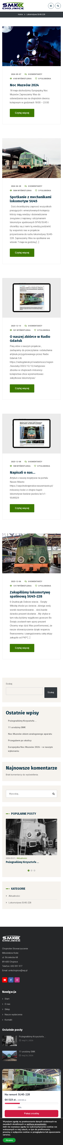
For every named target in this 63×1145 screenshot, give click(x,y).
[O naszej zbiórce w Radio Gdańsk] (31, 298)
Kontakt (8, 1019)
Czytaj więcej (22, 112)
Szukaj (9, 683)
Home (20, 14)
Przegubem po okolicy (19, 740)
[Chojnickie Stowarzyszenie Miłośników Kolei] (13, 5)
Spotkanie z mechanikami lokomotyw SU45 (30, 199)
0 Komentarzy (35, 74)
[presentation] (7, 870)
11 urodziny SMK (16, 727)
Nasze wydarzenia (13, 1014)
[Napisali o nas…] (31, 434)
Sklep (7, 1009)
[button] (28, 870)
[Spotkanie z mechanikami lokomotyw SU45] (31, 158)
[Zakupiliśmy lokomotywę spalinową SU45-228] (31, 553)
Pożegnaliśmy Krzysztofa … (22, 721)
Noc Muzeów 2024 (24, 85)
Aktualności (22, 858)
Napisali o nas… (22, 472)
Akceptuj (9, 1140)
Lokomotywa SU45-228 (20, 902)
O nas (7, 1004)
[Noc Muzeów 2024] (31, 46)
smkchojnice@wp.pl (17, 970)
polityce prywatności (36, 1124)
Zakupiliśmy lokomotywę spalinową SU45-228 (30, 594)
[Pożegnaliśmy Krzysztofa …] (31, 837)
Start (7, 998)
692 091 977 (16, 966)
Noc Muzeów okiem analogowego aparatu (30, 734)
